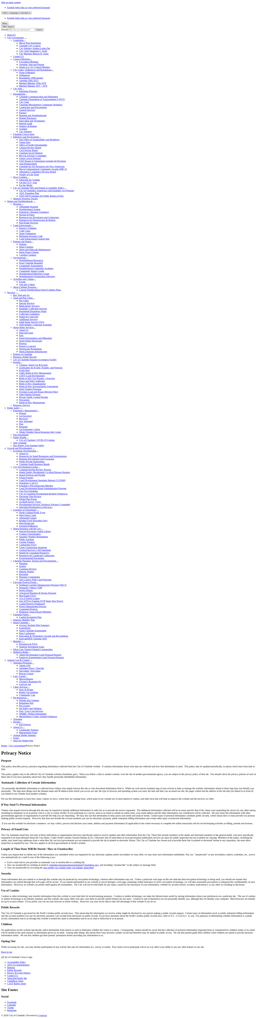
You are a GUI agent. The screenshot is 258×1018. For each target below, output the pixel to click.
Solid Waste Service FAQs (31, 322)
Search (4, 29)
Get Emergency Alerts (29, 429)
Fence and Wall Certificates (32, 381)
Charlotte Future (21, 614)
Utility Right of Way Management (35, 373)
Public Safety (13, 408)
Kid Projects (25, 724)
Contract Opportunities (30, 534)
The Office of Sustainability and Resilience (39, 139)
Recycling (24, 300)
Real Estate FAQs (27, 595)
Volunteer (17, 719)
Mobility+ (18, 641)
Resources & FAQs (28, 644)
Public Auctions (26, 539)
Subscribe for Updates (29, 180)
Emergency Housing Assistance (34, 212)
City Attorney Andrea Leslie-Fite (34, 48)
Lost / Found (19, 676)
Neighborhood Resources (31, 260)
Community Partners (29, 730)
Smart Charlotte (20, 622)
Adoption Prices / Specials (31, 668)
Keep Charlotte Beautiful (31, 263)
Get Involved (19, 257)
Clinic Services (20, 687)
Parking (22, 244)
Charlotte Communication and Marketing (38, 96)
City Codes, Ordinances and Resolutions (32, 70)
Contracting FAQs (27, 545)
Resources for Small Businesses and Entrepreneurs (43, 456)
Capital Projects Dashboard (32, 604)
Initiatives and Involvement (26, 137)
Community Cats (27, 695)
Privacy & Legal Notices (18, 973)
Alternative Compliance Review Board (37, 172)
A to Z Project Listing (29, 598)
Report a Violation (27, 228)
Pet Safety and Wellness (30, 708)
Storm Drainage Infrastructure (33, 351)
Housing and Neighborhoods (32, 115)
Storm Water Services (23, 327)
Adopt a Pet (24, 665)
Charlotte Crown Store (23, 134)
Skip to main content (11, 2)
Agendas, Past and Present (31, 64)
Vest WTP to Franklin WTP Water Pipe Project (41, 601)
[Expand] (25, 38)
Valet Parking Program (29, 394)
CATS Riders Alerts (16, 983)
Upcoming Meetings (28, 62)
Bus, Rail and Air (21, 295)
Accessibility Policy (16, 962)
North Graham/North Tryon (32, 512)
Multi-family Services (29, 306)
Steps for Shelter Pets (23, 740)
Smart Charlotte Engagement (32, 630)
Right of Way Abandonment (32, 384)
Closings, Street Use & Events (33, 365)
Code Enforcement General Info (34, 239)
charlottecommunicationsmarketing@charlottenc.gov (74, 865)
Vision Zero (24, 142)
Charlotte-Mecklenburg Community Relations (40, 104)
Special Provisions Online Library (35, 531)
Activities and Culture (23, 279)
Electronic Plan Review (30, 496)
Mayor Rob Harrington (30, 43)
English (28, 7)
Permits (16, 362)
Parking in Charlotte (22, 354)
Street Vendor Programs (30, 389)
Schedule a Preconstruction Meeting (36, 485)
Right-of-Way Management (32, 402)
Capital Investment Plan (30, 617)
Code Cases (24, 231)
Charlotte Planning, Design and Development (34, 561)
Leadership (18, 40)
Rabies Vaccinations (28, 692)
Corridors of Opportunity (25, 510)
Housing (17, 204)
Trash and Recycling (23, 298)
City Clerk (24, 102)
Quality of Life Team (29, 174)
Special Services (26, 303)
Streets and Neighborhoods (20, 201)
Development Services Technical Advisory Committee (44, 504)
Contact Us (18, 56)
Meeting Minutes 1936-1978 (32, 83)
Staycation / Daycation (29, 671)
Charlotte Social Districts (31, 153)
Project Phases (26, 590)
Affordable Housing (28, 206)
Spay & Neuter (26, 689)
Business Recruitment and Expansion (36, 459)
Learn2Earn (24, 628)
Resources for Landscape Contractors (36, 555)
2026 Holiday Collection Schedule (35, 324)
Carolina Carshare (27, 255)
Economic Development (24, 451)
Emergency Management (25, 410)
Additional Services (28, 319)
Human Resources (27, 118)
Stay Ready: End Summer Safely (28, 445)
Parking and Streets (22, 241)
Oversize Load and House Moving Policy (38, 392)
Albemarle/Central (27, 518)
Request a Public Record (24, 357)
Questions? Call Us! (28, 483)
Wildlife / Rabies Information (32, 714)
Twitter (10, 1007)
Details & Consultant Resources (34, 553)
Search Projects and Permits (32, 475)
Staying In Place (26, 214)
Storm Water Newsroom (30, 341)
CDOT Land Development (32, 375)
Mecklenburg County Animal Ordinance (38, 716)
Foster (16, 738)
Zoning (22, 566)
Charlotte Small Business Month (34, 464)
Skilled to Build (20, 652)
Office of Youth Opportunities (33, 145)
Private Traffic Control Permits (33, 397)
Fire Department (21, 434)
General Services (27, 110)
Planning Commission (29, 577)
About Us (23, 330)
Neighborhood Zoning (29, 209)
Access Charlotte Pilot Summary (34, 625)
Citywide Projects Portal (24, 582)
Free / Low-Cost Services (31, 711)
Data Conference (27, 633)
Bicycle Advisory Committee (32, 155)
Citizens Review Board (30, 147)
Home (4, 745)
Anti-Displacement (28, 163)
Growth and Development (19, 448)
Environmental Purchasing (31, 558)
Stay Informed (26, 421)
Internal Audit (25, 123)
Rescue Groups (26, 673)
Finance (23, 113)
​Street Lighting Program (24, 287)
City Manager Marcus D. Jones (34, 53)
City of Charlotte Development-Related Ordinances (43, 494)
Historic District (26, 571)
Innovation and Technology (32, 121)
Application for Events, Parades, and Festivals (40, 367)
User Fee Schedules (28, 491)
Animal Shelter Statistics (24, 735)
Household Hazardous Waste (32, 311)
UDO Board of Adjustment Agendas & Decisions (42, 161)
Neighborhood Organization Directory (37, 276)
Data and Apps (26, 333)
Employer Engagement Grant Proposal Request (41, 657)
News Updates (20, 177)
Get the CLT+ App (28, 182)
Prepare (22, 413)
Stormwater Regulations (30, 349)
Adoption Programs (22, 663)
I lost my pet (25, 684)
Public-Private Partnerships (31, 461)
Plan (21, 424)
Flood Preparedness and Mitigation (35, 338)
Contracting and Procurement (33, 107)
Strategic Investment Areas (31, 646)
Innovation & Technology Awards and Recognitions (43, 636)
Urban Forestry (26, 477)
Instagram (11, 1010)
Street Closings (26, 247)
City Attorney (25, 131)
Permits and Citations (29, 700)
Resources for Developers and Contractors (39, 217)
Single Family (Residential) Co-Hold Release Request (44, 472)
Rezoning (23, 574)
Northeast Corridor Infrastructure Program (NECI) (42, 585)
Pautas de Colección (28, 316)
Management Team (28, 732)
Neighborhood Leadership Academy (36, 268)
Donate (16, 722)
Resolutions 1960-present (31, 78)
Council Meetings (21, 59)
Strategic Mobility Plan (24, 620)
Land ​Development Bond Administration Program (42, 488)
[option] (132, 7)
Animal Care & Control (18, 660)
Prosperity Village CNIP (30, 587)
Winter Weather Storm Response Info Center (40, 432)
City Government (15, 37)
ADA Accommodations (18, 965)
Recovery (23, 418)
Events (22, 282)
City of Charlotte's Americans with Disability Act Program (46, 190)
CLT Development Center (25, 467)
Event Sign (24, 370)
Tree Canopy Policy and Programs (35, 579)
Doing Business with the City (27, 528)
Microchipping (26, 679)
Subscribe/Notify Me (17, 978)
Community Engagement (31, 265)
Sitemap (11, 967)
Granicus (42, 1015)
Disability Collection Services (33, 308)
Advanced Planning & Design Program (37, 593)
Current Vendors (27, 542)
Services (11, 292)
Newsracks (24, 400)
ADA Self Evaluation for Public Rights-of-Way (41, 196)
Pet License (24, 706)
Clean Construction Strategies (33, 547)
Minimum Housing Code (31, 236)
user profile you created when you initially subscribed (68, 867)
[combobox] (16, 12)
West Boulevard (26, 523)
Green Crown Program (30, 158)
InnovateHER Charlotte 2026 (33, 638)
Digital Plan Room (28, 499)
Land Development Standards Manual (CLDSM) (42, 480)
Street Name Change (29, 252)
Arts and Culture (27, 284)
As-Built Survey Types (30, 502)
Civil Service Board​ (28, 150)
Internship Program (28, 91)
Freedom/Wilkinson (28, 526)
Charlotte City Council (29, 45)
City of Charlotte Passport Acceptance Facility (35, 359)
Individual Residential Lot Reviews (35, 507)
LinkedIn (11, 1005)
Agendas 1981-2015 (28, 80)
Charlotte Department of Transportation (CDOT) (42, 99)
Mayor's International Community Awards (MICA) (43, 169)
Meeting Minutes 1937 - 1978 (33, 86)
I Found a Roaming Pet (30, 681)
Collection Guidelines (29, 314)
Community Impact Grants (31, 271)
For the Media (25, 185)
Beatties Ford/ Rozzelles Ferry (33, 520)
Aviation (23, 129)
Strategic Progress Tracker (25, 198)
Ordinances (24, 75)
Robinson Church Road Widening (35, 612)
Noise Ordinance (27, 72)
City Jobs (17, 88)
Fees (21, 335)
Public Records (14, 970)
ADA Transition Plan (29, 193)
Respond (23, 426)
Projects (23, 343)
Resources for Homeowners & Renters (37, 220)
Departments (19, 94)
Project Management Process (32, 606)
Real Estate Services (28, 223)
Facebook (11, 1002)
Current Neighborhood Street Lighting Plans (40, 290)
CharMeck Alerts (15, 981)
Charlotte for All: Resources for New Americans (41, 166)
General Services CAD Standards (35, 550)
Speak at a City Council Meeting (34, 67)
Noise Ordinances (27, 233)
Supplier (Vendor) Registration (33, 536)
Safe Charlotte (20, 443)
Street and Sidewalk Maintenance (35, 249)
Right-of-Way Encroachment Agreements (38, 386)
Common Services (27, 569)
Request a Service (21, 405)
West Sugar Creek (27, 515)
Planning (23, 563)
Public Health (19, 437)
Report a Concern (27, 346)
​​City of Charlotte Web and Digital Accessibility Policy (38, 188)
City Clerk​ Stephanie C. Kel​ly (33, 51)
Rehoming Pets (26, 703)
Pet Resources (19, 697)
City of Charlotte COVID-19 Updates (37, 440)
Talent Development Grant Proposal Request (40, 655)
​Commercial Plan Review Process (35, 469)
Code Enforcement (22, 225)
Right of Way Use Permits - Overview (37, 378)
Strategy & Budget (28, 126)
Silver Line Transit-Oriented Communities (33, 649)
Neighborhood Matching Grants (34, 274)
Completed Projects (28, 609)
